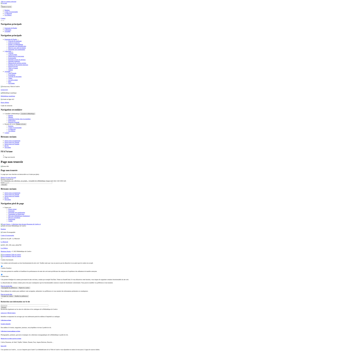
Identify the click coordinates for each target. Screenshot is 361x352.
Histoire (10, 115)
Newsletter (11, 83)
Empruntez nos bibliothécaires (17, 46)
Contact (3, 18)
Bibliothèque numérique (8, 96)
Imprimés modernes (14, 61)
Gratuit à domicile (6, 324)
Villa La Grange (13, 68)
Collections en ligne (6, 320)
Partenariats (11, 219)
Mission (10, 117)
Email (2, 182)
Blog (9, 81)
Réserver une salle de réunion (17, 48)
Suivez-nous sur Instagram (12, 140)
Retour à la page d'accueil (8, 177)
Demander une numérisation (16, 49)
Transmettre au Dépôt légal (16, 214)
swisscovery (4, 90)
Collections (8, 30)
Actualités (7, 31)
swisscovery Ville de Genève (8, 313)
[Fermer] (1, 298)
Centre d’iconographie (11, 12)
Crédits (10, 221)
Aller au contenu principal (8, 1)
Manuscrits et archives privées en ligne (11, 338)
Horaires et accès (6, 7)
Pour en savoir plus (6, 286)
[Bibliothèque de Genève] (4, 3)
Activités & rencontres (15, 76)
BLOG (7, 146)
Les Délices (8, 15)
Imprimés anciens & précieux (17, 59)
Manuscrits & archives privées (17, 63)
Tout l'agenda (12, 73)
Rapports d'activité (13, 122)
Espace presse (12, 209)
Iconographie (12, 58)
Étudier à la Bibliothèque (15, 44)
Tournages (11, 211)
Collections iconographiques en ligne (10, 331)
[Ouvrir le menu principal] (3, 20)
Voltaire (10, 70)
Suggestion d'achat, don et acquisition (19, 119)
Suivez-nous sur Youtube (12, 144)
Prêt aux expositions (14, 217)
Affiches (10, 53)
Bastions (7, 10)
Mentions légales (6, 251)
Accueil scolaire (13, 80)
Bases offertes (5, 102)
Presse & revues (13, 66)
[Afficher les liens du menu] (12, 51)
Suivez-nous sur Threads (12, 142)
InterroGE (3, 346)
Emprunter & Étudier (11, 28)
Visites (10, 78)
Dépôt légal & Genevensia (16, 56)
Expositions (11, 75)
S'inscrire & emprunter (15, 41)
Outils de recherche (14, 43)
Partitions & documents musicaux (18, 65)
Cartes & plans (12, 54)
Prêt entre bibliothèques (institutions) (19, 216)
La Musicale (8, 13)
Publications (12, 120)
